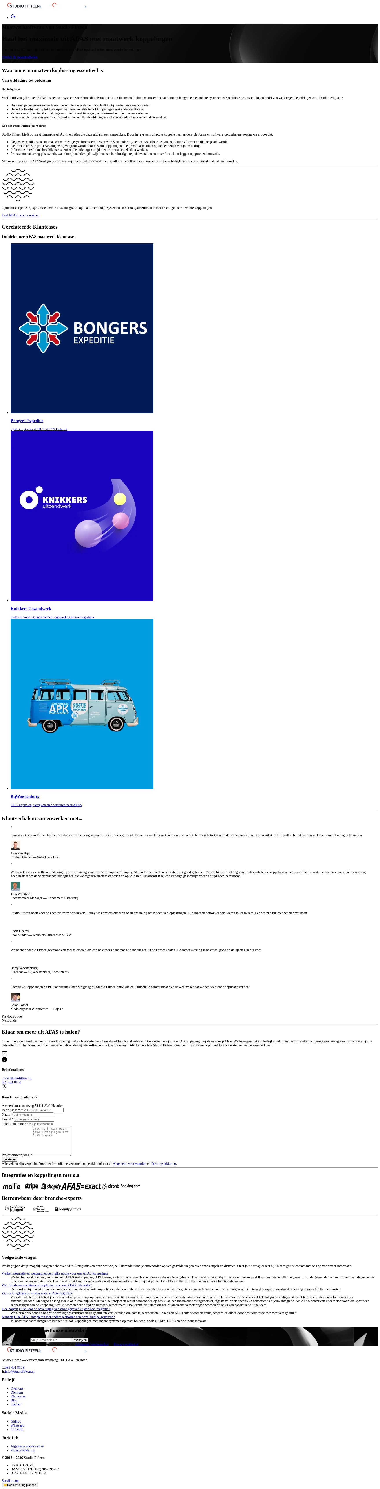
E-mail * (8, 1119)
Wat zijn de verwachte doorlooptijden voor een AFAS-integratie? (47, 1285)
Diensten (17, 1392)
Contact (16, 1404)
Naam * (7, 1114)
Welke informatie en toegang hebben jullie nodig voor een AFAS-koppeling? (55, 1273)
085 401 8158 (11, 1082)
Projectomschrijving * (17, 1155)
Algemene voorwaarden (129, 1163)
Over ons (17, 1388)
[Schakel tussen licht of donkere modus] (13, 18)
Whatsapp (17, 1425)
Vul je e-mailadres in (16, 1340)
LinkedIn (17, 1429)
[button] (190, 1016)
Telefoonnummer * (15, 1124)
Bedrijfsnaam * (12, 1110)
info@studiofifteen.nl (16, 1078)
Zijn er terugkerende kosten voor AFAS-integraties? (37, 1293)
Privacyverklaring (163, 1163)
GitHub (16, 1421)
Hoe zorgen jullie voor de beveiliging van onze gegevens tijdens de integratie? (56, 1309)
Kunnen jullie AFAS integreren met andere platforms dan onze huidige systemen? (58, 1317)
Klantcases (18, 1396)
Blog (14, 1400)
